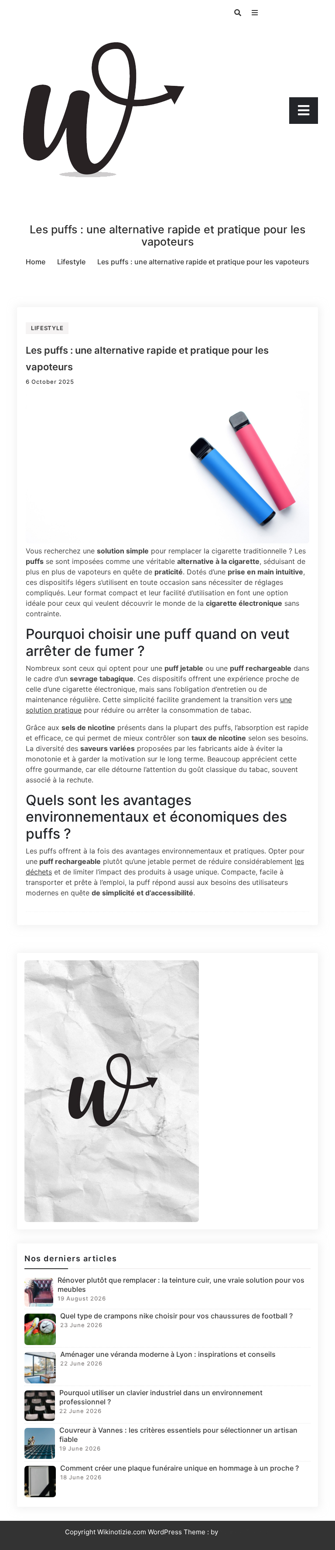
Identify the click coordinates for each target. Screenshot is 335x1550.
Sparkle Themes (245, 1532)
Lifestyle (47, 327)
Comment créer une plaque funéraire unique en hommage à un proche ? (179, 1468)
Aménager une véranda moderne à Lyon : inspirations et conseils (168, 1354)
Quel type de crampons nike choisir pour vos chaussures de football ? (176, 1315)
